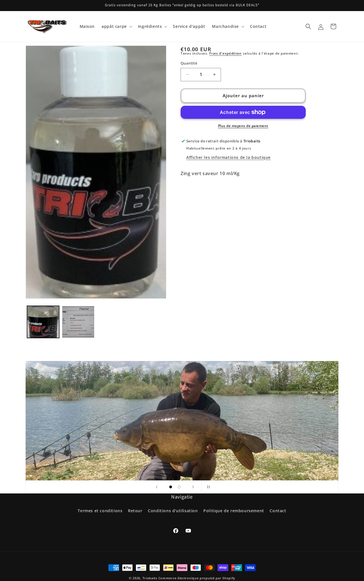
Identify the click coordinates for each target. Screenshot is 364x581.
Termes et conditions (100, 510)
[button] (116, 26)
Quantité (189, 63)
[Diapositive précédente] (156, 487)
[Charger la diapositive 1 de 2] (170, 487)
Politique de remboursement (233, 510)
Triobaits (149, 578)
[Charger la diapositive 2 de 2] (179, 487)
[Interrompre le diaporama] (207, 487)
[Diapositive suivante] (193, 487)
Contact (278, 510)
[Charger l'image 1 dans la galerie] (43, 322)
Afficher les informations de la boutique (228, 157)
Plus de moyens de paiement (243, 125)
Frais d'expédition (225, 53)
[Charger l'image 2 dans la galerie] (78, 322)
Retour (135, 510)
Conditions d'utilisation (173, 510)
